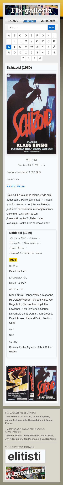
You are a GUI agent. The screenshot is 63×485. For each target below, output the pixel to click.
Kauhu (22, 347)
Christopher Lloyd (32, 304)
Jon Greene (45, 313)
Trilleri (41, 347)
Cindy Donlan (29, 313)
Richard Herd (39, 299)
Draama (13, 347)
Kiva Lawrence (30, 309)
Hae (51, 27)
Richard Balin (33, 318)
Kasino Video (15, 186)
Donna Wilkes (33, 295)
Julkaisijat (48, 21)
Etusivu (13, 21)
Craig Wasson (22, 299)
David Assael (16, 318)
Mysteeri (31, 347)
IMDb (13, 259)
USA (11, 334)
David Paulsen (17, 271)
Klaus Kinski (16, 295)
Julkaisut (29, 21)
